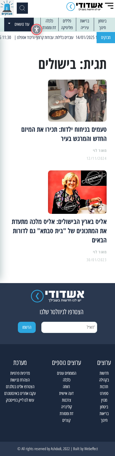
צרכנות (66, 400)
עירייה (85, 27)
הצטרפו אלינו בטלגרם (20, 386)
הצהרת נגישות (20, 380)
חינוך (102, 27)
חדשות (104, 373)
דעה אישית (66, 393)
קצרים (66, 420)
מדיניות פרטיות (20, 373)
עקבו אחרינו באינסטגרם (20, 393)
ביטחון (102, 21)
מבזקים (106, 37)
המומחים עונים (66, 373)
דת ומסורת (49, 27)
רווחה (66, 386)
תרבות (104, 386)
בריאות (84, 21)
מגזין (104, 400)
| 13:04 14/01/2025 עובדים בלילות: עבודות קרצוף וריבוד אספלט (65, 37)
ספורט (104, 393)
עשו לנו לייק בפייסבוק (20, 400)
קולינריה (66, 406)
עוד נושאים (22, 24)
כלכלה (49, 21)
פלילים (67, 21)
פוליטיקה (67, 27)
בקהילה (104, 380)
